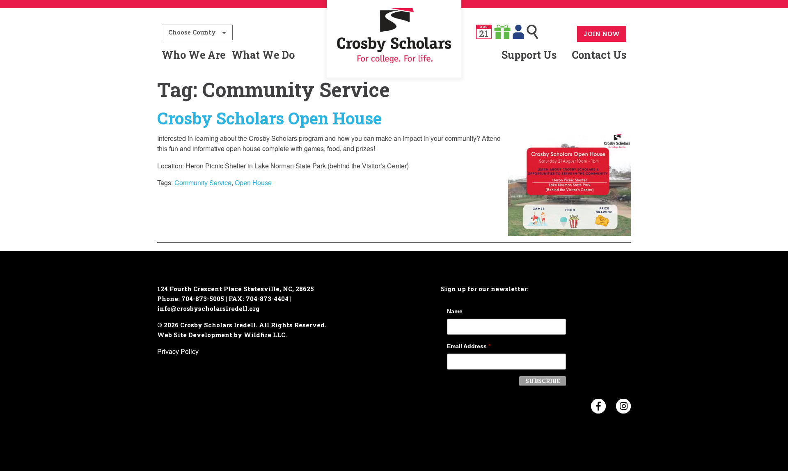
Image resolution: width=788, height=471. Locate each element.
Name (455, 311)
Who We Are (193, 55)
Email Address (468, 346)
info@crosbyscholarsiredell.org (208, 308)
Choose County (192, 32)
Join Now (602, 34)
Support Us (529, 55)
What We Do (263, 55)
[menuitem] (394, 55)
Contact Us (599, 55)
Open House (253, 182)
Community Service (202, 182)
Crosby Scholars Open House (269, 118)
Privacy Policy (178, 351)
